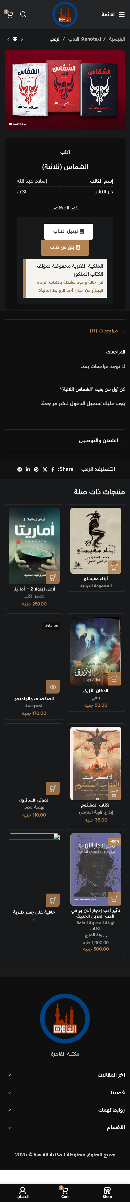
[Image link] (65, 1018)
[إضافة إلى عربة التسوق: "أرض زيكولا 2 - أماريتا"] (53, 577)
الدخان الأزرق (95, 691)
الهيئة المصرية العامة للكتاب (96, 926)
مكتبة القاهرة (48, 1155)
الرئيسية (116, 39)
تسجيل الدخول (86, 403)
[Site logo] (65, 14)
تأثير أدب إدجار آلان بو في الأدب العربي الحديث (95, 913)
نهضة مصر (34, 807)
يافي (96, 698)
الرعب (55, 39)
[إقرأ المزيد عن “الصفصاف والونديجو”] (53, 687)
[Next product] (8, 39)
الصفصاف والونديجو (34, 699)
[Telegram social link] (19, 469)
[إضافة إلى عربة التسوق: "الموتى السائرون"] (53, 788)
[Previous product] (21, 39)
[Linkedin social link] (28, 469)
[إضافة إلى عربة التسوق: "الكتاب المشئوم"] (114, 793)
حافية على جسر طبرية (34, 912)
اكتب (65, 152)
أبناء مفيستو (96, 579)
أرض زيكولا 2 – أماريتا (34, 589)
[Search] (23, 14)
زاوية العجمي (90, 812)
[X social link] (45, 469)
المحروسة (34, 706)
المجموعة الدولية (96, 585)
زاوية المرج (95, 935)
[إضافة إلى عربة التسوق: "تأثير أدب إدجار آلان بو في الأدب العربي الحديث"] (114, 899)
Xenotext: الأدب (84, 39)
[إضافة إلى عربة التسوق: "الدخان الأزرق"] (114, 679)
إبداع (109, 812)
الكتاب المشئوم (96, 805)
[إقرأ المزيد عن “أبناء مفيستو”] (114, 567)
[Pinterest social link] (36, 469)
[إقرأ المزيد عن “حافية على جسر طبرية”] (53, 900)
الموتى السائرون (34, 800)
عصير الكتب (34, 596)
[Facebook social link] (52, 469)
